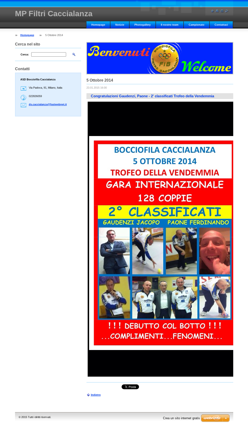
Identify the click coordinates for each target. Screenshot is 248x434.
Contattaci (221, 24)
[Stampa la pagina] (222, 11)
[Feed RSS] (226, 11)
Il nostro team (169, 24)
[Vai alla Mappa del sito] (217, 11)
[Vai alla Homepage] (212, 11)
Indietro (96, 394)
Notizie (119, 24)
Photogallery (142, 24)
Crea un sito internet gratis (181, 418)
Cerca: (25, 54)
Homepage (98, 24)
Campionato (196, 24)
